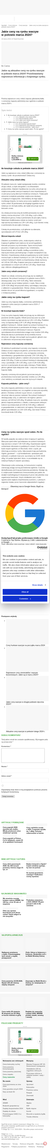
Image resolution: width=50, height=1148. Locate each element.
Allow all (25, 592)
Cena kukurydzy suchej (11, 1064)
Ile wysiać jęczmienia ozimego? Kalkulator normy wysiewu (34, 874)
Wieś (5, 1099)
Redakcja (40, 1147)
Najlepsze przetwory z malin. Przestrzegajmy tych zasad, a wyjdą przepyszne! (11, 955)
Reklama (31, 1147)
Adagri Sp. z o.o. (33, 1124)
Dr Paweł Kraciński (18, 39)
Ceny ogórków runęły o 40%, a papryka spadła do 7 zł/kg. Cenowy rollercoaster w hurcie (36, 830)
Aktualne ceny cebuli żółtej (27, 117)
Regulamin (5, 1147)
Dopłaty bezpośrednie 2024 (13, 1108)
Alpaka (28, 1103)
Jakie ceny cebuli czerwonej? (28, 120)
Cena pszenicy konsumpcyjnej (8, 1068)
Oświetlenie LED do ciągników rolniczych (33, 1070)
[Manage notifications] (45, 1143)
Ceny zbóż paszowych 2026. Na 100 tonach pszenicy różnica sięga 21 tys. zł (13, 866)
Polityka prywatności (18, 1147)
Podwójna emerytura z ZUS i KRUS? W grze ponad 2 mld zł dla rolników (35, 902)
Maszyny (29, 1061)
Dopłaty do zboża (9, 1111)
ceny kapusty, (41, 544)
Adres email (6, 776)
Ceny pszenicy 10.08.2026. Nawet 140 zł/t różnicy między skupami (12, 983)
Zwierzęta (30, 1099)
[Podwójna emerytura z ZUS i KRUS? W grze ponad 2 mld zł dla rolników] (36, 898)
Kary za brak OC (9, 1092)
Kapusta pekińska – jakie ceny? (29, 127)
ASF (28, 1106)
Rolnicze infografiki (27, 1144)
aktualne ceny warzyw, (15, 544)
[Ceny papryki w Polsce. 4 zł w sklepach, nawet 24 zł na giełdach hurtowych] (10, 835)
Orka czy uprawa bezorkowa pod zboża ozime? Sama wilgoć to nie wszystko (12, 913)
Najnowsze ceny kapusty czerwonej (30, 125)
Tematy (15, 1144)
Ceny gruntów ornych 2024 (13, 1089)
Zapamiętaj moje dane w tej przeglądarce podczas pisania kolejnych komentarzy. (24, 791)
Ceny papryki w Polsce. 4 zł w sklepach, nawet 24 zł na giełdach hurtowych (13, 840)
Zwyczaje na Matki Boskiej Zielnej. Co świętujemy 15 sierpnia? (36, 983)
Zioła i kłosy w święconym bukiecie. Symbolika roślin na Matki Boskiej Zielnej (36, 954)
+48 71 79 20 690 (10, 1137)
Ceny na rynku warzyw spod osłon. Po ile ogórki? (26, 129)
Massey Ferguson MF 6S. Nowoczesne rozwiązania (35, 1065)
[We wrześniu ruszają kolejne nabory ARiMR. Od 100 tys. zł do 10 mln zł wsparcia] (12, 896)
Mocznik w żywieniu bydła (35, 1114)
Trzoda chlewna (32, 1117)
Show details (37, 585)
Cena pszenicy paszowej (12, 1071)
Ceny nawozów (9, 1077)
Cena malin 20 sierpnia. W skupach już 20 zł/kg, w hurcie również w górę (11, 1013)
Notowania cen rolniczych (13, 1061)
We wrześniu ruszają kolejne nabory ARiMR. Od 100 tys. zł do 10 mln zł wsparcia (13, 901)
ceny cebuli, (30, 544)
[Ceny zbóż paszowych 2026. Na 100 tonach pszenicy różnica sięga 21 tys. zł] (11, 861)
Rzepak (29, 1093)
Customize (23, 599)
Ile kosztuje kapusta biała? (27, 124)
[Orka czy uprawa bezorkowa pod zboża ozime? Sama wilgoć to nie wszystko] (10, 908)
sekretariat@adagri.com (10, 1139)
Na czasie (6, 1081)
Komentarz (6, 746)
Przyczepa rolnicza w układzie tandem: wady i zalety (35, 1075)
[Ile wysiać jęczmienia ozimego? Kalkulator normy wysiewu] (35, 870)
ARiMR (5, 1103)
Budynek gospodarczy (11, 1106)
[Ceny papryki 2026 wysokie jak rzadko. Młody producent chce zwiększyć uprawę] (9, 824)
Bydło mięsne (31, 1108)
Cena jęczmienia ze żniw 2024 (12, 1085)
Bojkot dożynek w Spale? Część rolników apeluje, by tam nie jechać (36, 866)
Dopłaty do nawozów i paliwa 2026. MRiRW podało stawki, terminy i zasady (35, 1014)
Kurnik (28, 1111)
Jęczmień (29, 1084)
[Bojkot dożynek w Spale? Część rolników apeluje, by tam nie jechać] (33, 861)
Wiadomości (5, 1144)
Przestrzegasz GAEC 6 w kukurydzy (12, 1115)
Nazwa (4, 766)
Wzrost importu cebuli (26, 118)
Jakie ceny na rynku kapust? (18, 122)
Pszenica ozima (32, 1090)
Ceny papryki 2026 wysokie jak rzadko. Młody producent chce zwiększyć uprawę (12, 830)
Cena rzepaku (8, 1074)
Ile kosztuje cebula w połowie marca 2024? (24, 115)
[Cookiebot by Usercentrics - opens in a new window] (37, 547)
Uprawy (29, 1081)
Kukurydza (30, 1087)
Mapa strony (40, 1144)
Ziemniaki (29, 1095)
